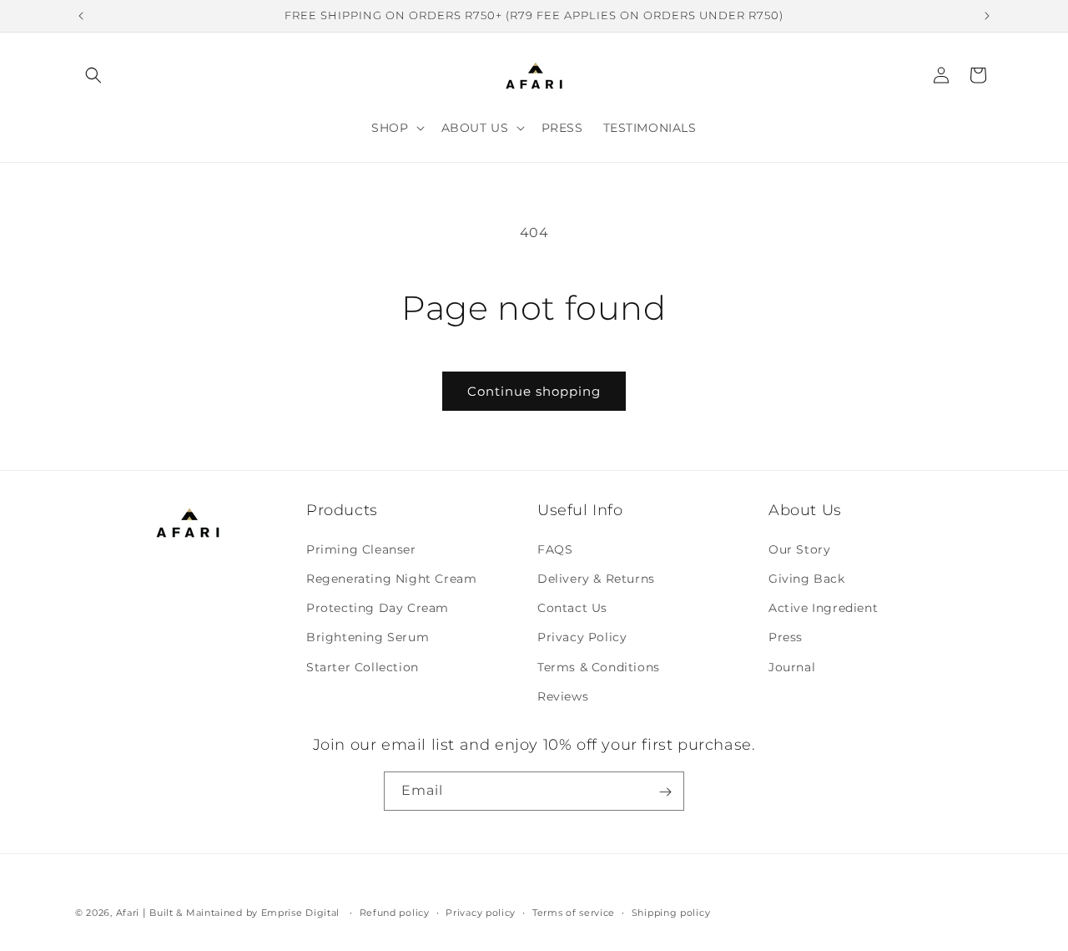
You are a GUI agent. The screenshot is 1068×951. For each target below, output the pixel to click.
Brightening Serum (367, 637)
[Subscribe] (665, 792)
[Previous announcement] (81, 16)
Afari (128, 912)
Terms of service (573, 912)
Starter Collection (362, 666)
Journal (791, 666)
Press (785, 637)
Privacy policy (481, 912)
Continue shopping (534, 391)
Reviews (562, 695)
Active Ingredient (823, 607)
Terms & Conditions (598, 666)
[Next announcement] (987, 16)
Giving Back (806, 577)
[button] (93, 75)
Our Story (799, 548)
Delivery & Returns (596, 577)
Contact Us (572, 607)
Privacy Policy (582, 637)
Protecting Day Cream (377, 607)
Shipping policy (671, 912)
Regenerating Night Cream (391, 577)
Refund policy (395, 912)
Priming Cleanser (361, 548)
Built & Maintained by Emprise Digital (244, 912)
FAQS (554, 548)
